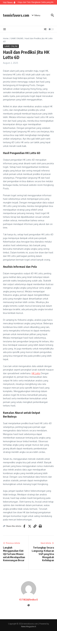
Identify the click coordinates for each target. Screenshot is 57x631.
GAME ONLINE (16, 38)
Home (6, 38)
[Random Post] (45, 29)
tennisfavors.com (16, 15)
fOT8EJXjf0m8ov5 (28, 599)
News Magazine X (28, 626)
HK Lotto (36, 373)
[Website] (29, 605)
